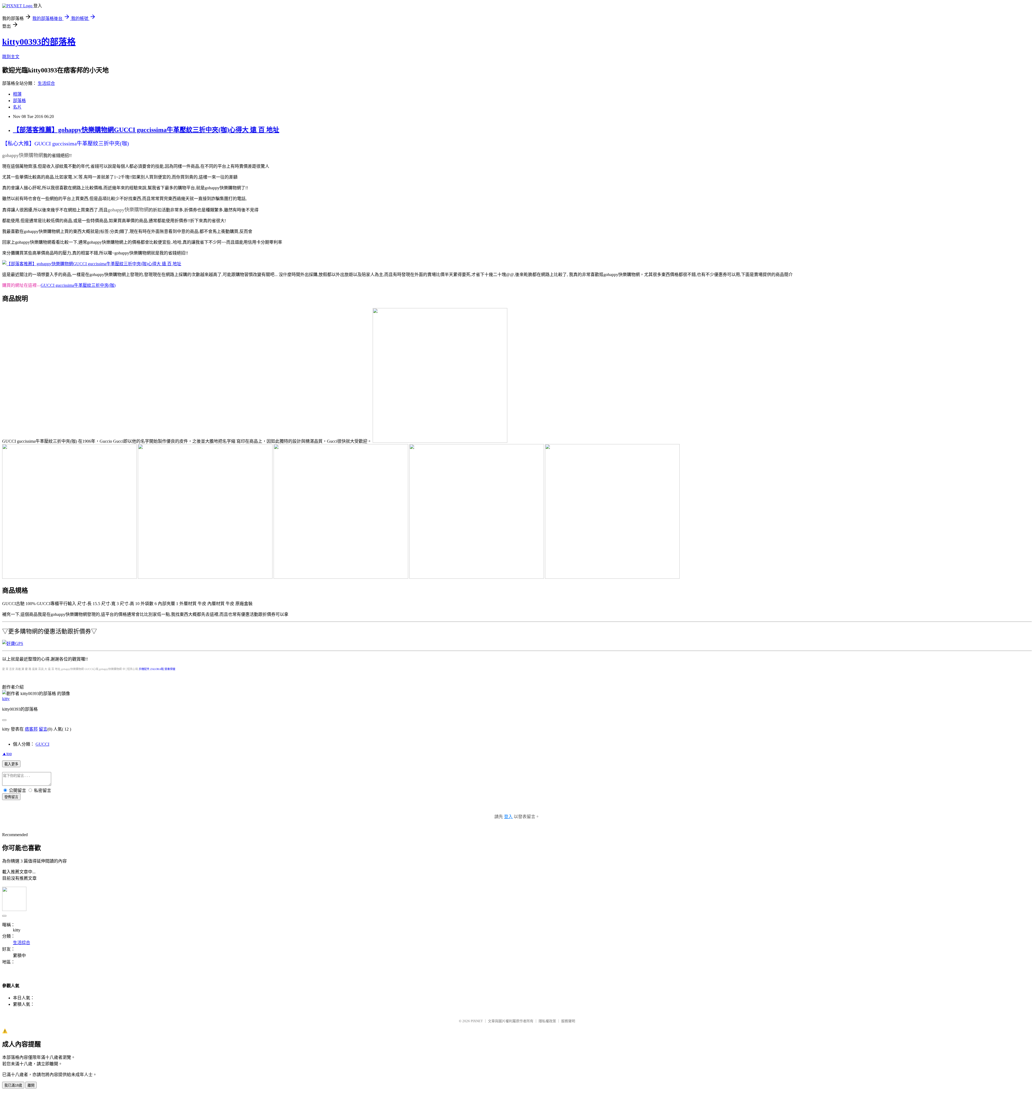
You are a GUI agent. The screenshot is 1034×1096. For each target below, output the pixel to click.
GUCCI (42, 744)
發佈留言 (11, 797)
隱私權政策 (547, 1021)
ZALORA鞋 (157, 669)
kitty (6, 698)
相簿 (17, 94)
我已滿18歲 (13, 1085)
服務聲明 (568, 1021)
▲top (7, 753)
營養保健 (170, 669)
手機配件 (144, 669)
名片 (17, 107)
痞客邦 (31, 729)
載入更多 (11, 764)
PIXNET (477, 1021)
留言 (43, 729)
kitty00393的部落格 (39, 42)
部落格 (19, 100)
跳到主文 (10, 56)
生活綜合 (46, 83)
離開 (30, 1085)
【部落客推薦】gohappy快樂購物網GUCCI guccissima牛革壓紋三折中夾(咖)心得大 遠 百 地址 (146, 129)
